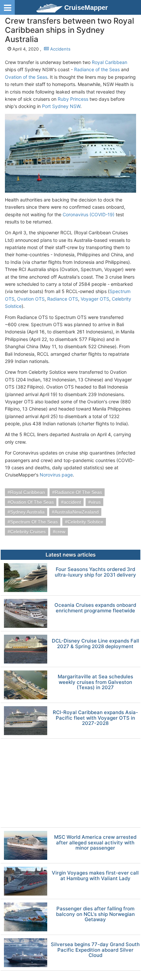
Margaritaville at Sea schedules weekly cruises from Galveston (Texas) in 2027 (95, 682)
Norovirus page (56, 474)
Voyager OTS (95, 299)
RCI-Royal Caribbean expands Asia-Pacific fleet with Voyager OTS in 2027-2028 (95, 718)
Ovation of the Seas (26, 77)
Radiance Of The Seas (78, 492)
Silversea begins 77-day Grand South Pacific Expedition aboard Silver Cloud (95, 950)
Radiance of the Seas (97, 69)
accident (72, 502)
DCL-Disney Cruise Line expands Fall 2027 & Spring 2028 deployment (95, 643)
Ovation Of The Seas (32, 502)
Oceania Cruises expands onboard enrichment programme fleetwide (95, 608)
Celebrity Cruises (28, 531)
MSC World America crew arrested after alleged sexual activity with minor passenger (95, 843)
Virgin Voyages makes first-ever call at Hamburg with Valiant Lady (95, 875)
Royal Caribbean (109, 62)
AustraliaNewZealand (76, 512)
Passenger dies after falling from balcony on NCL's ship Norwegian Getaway (95, 914)
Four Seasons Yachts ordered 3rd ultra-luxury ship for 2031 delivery (95, 572)
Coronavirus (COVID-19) (88, 214)
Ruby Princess (73, 99)
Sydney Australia (27, 512)
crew (60, 531)
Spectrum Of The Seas (34, 521)
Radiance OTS (62, 299)
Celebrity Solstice (85, 521)
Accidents (59, 49)
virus (96, 502)
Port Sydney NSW (61, 106)
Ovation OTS (31, 299)
